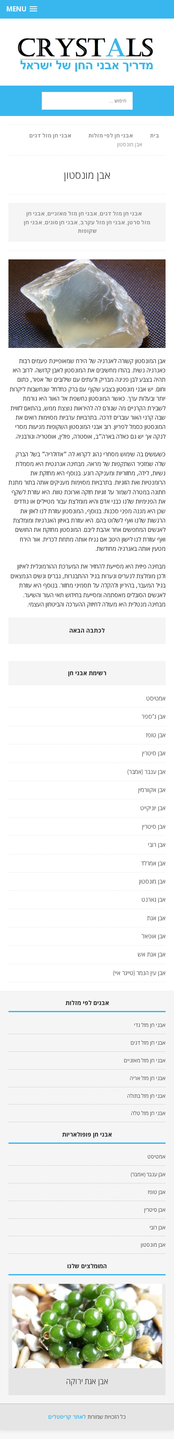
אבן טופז (156, 735)
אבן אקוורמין (152, 790)
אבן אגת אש (152, 954)
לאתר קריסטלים (67, 1416)
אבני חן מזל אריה (148, 1078)
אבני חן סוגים (61, 222)
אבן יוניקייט (153, 808)
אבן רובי (157, 845)
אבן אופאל (154, 936)
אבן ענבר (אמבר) (147, 772)
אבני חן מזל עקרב (102, 222)
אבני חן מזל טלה (148, 1113)
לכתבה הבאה (87, 630)
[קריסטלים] (87, 52)
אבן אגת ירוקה (87, 1381)
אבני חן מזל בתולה (146, 1095)
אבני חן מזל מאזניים (72, 213)
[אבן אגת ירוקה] (87, 1364)
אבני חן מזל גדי (150, 1025)
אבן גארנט (153, 899)
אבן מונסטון (152, 881)
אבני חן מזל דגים (121, 213)
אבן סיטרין (154, 753)
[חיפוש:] (87, 100)
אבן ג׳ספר (153, 716)
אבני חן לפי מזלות (110, 135)
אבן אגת (156, 918)
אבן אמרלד (153, 863)
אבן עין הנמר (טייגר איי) (139, 973)
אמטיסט (156, 698)
